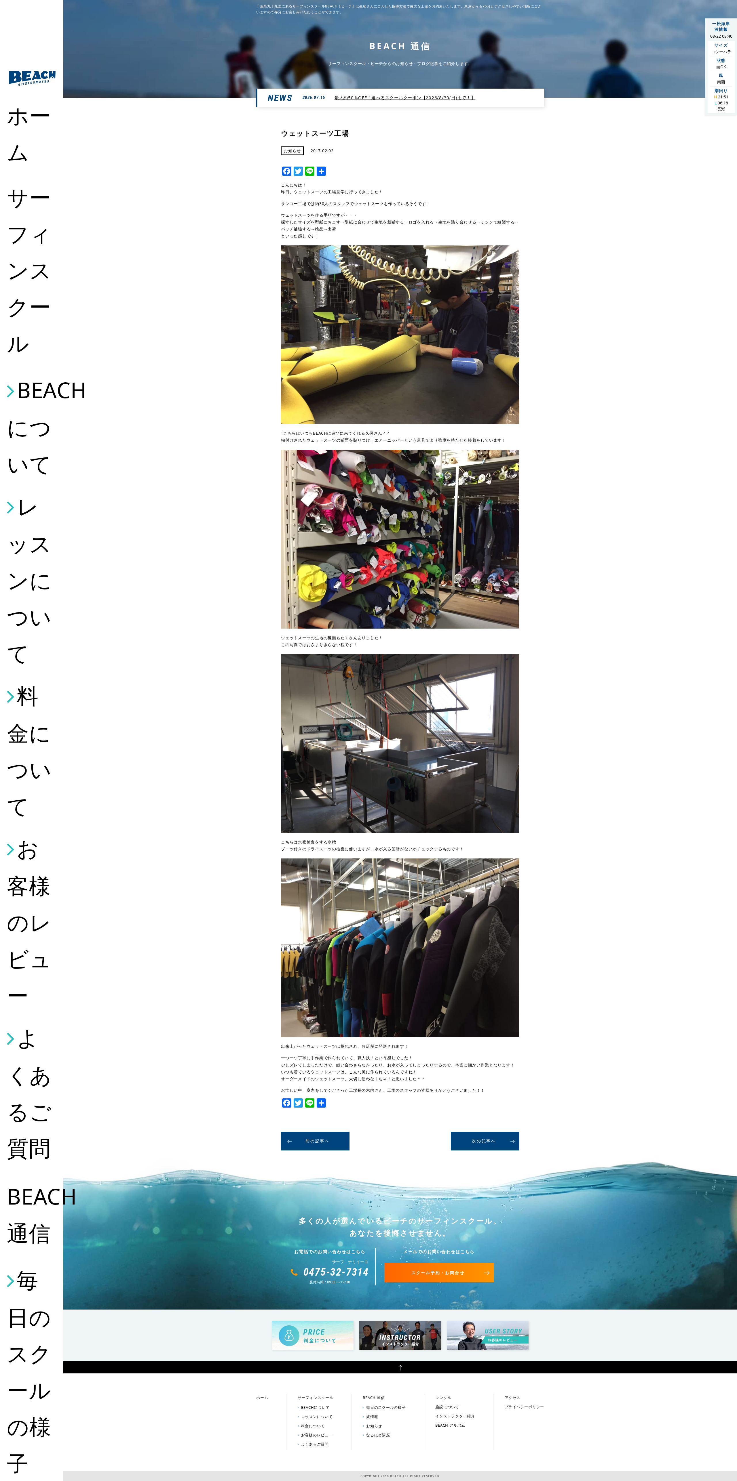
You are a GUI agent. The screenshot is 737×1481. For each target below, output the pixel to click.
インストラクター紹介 (455, 1416)
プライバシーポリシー (524, 1406)
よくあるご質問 (29, 1093)
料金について (29, 750)
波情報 (372, 1416)
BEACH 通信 (32, 1214)
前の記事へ (317, 1141)
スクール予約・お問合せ (438, 1272)
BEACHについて (32, 426)
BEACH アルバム (450, 1425)
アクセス (513, 1397)
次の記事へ (484, 1141)
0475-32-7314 (336, 1272)
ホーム (29, 133)
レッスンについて (29, 579)
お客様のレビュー (29, 921)
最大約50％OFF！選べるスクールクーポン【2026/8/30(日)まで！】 (405, 97)
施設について (447, 1406)
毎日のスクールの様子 (386, 1407)
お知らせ (374, 1425)
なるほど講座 (378, 1435)
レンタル (443, 1397)
